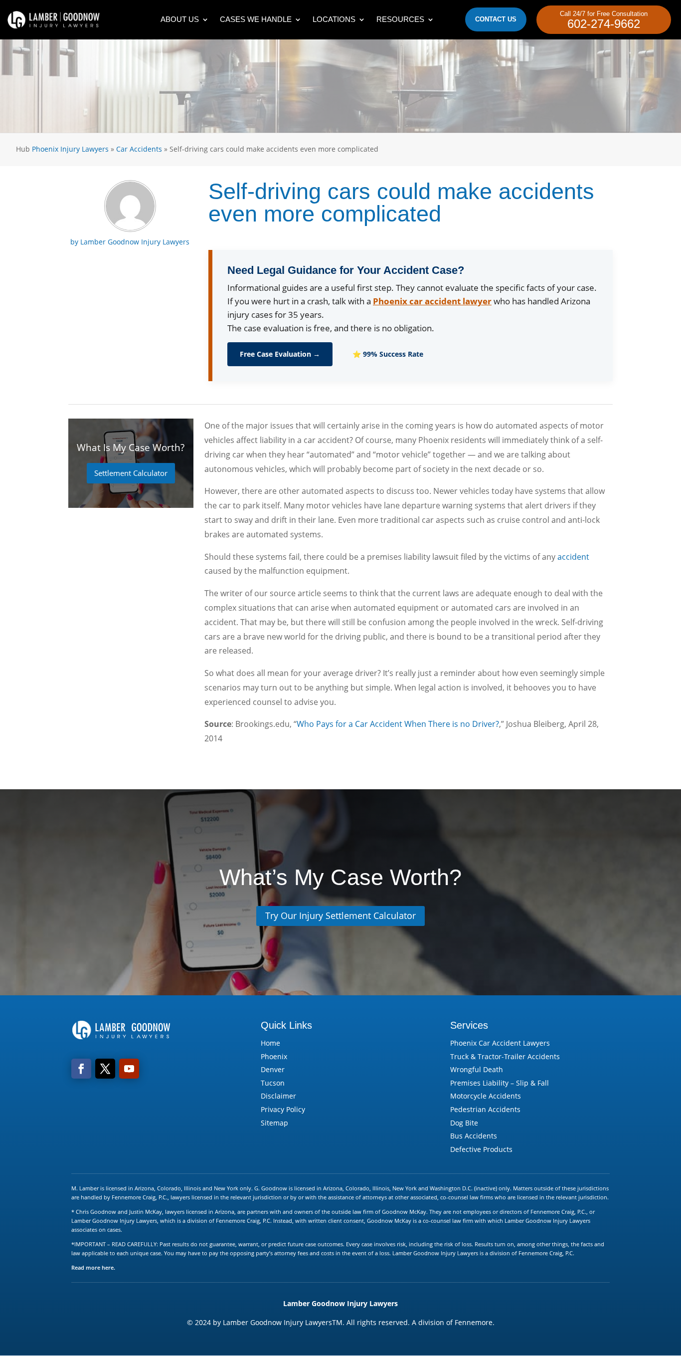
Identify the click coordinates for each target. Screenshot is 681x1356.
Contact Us (495, 19)
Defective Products (481, 1149)
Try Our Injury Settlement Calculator (340, 915)
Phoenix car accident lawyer (432, 301)
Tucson (273, 1083)
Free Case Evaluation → (280, 354)
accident (573, 556)
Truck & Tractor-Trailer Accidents (505, 1056)
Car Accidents (139, 149)
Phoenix (274, 1056)
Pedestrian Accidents (485, 1109)
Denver (273, 1069)
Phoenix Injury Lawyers (70, 149)
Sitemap (274, 1123)
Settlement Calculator (131, 473)
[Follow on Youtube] (129, 1069)
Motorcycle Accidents (485, 1096)
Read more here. (93, 1267)
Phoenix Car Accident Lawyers (500, 1043)
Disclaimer (278, 1096)
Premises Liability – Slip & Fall (499, 1083)
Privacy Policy (283, 1109)
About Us (180, 19)
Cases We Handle (256, 19)
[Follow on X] (105, 1069)
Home (270, 1043)
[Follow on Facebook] (81, 1069)
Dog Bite (464, 1123)
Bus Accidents (473, 1135)
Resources (400, 19)
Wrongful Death (476, 1069)
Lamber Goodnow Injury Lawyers (134, 241)
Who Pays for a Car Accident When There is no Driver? (398, 723)
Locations (334, 19)
